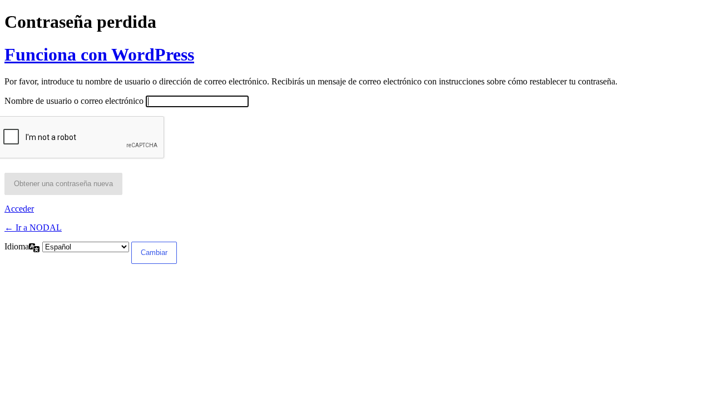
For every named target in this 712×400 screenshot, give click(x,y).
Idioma (16, 246)
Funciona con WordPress (99, 54)
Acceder (19, 208)
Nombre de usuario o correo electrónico (74, 101)
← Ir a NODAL (33, 227)
